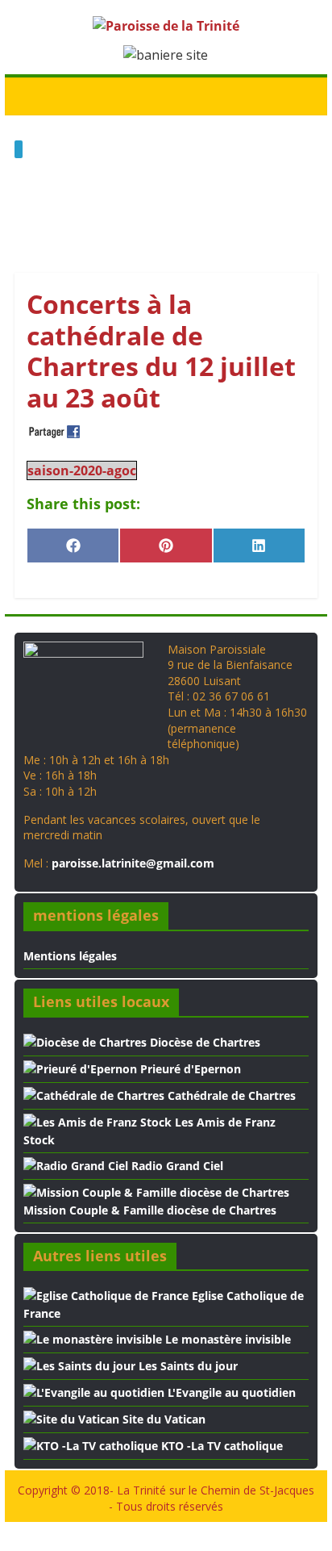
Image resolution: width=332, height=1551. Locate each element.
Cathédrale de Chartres (230, 1095)
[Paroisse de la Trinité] (31, 95)
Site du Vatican (162, 1419)
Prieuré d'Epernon (189, 1069)
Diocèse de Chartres (203, 1042)
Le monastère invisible (226, 1339)
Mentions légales (70, 956)
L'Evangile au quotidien (230, 1392)
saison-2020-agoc (81, 470)
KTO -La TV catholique (220, 1445)
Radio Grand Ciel (175, 1165)
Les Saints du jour (186, 1365)
